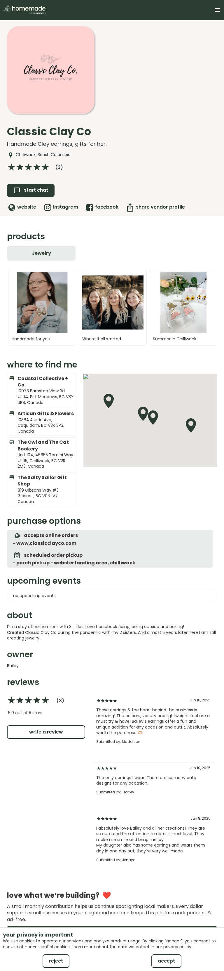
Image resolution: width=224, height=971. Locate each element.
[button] (153, 417)
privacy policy (177, 947)
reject (56, 961)
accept (166, 961)
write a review (46, 732)
